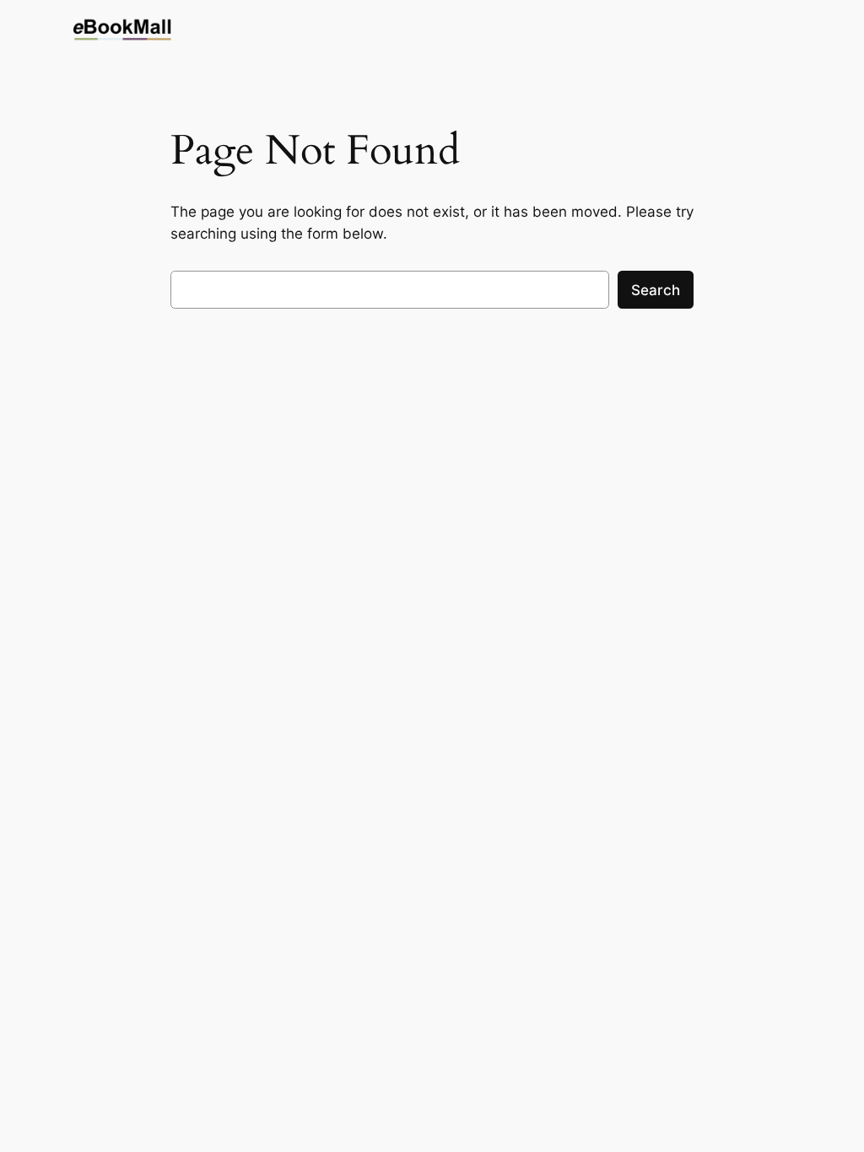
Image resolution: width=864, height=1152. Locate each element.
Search (655, 290)
